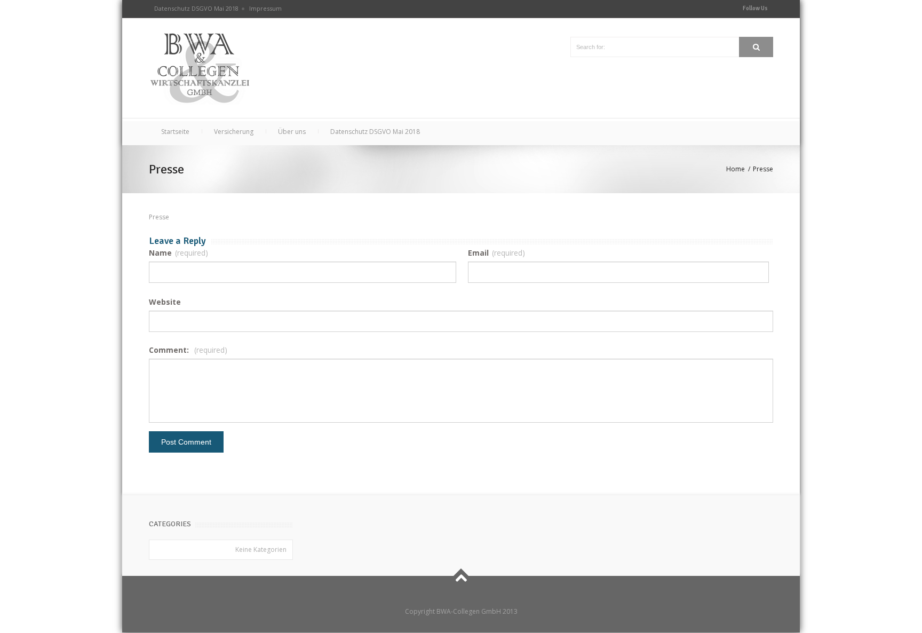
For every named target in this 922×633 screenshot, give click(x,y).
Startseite (175, 131)
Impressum (265, 8)
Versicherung (233, 131)
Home (735, 168)
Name (178, 253)
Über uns (292, 131)
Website (165, 302)
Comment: (188, 350)
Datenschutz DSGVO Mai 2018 (196, 8)
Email (496, 253)
